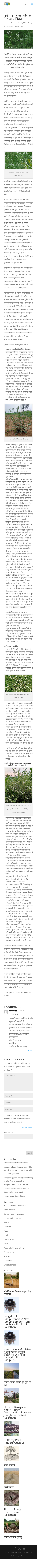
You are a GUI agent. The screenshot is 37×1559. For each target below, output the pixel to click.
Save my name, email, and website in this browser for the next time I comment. (17, 1118)
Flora (29, 23)
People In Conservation (14, 1248)
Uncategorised (10, 1265)
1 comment (19, 26)
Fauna (6, 1222)
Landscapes (9, 1239)
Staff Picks (8, 1260)
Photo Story (9, 1252)
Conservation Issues (12, 1218)
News (6, 1243)
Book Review (9, 1209)
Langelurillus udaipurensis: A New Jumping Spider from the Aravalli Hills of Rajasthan (18, 1170)
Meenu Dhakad (11, 23)
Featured (7, 1226)
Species (10, 26)
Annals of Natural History (14, 1205)
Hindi (5, 26)
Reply (30, 1051)
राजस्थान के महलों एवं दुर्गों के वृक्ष (14, 1196)
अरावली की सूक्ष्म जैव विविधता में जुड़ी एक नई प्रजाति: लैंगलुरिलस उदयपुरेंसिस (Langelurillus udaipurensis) (18, 1181)
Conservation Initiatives (14, 1214)
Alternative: (8, 1132)
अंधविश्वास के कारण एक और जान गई (16, 1162)
